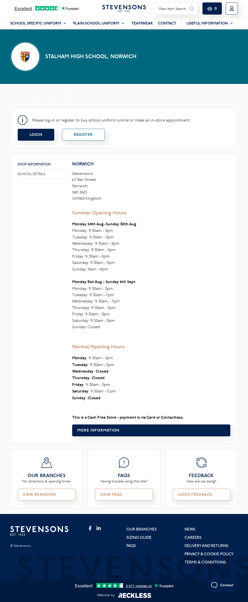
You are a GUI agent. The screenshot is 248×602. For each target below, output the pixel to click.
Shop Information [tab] (34, 164)
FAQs (131, 545)
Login (36, 134)
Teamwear (142, 23)
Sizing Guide (139, 537)
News (190, 529)
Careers (193, 537)
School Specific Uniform (35, 23)
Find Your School (41, 96)
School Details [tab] (31, 173)
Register (83, 134)
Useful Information (207, 23)
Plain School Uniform (96, 23)
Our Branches (141, 529)
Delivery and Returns (206, 545)
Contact (167, 23)
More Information (98, 430)
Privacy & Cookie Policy (209, 553)
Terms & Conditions (205, 562)
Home (14, 96)
